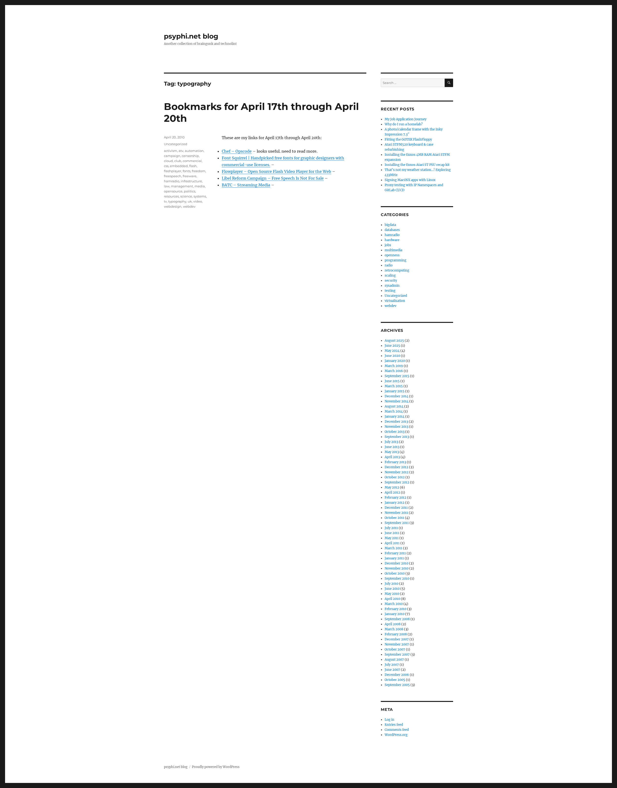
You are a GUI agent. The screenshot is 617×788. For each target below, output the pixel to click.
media (199, 186)
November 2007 (397, 644)
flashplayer (172, 171)
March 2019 (394, 366)
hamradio (171, 181)
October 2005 (395, 680)
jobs (388, 245)
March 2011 (393, 548)
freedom (198, 171)
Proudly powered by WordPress (216, 767)
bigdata (390, 225)
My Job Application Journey (405, 119)
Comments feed (397, 730)
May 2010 (392, 594)
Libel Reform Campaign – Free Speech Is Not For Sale (273, 178)
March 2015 (394, 386)
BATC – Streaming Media (246, 185)
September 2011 (397, 523)
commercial (192, 161)
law (166, 186)
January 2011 (394, 558)
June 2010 (392, 589)
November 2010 (397, 568)
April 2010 (392, 599)
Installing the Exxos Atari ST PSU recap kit (417, 165)
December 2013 (396, 422)
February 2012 (395, 498)
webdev (189, 206)
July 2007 (392, 665)
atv (181, 151)
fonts (186, 171)
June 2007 (392, 670)
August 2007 (394, 660)
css (166, 166)
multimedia (393, 250)
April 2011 (392, 543)
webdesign (172, 206)
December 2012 (396, 467)
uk (190, 201)
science (186, 196)
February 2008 (396, 634)
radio (389, 265)
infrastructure (191, 181)
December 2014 (396, 396)
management (182, 186)
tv (165, 201)
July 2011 (391, 528)
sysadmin (392, 286)
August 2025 (394, 341)
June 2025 (392, 346)
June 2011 (392, 533)
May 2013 (392, 452)
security (391, 281)
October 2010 (395, 573)
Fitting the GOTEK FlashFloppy (408, 139)
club (177, 161)
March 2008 (394, 629)
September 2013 (397, 437)
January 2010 (394, 614)
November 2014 (397, 401)
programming (395, 260)
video (197, 201)
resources (171, 196)
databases (392, 230)
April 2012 (392, 492)
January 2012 (394, 503)
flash (193, 166)
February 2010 (395, 609)
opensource (173, 191)
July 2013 (391, 442)
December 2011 (396, 508)
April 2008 (393, 624)
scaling (390, 275)
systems (200, 196)
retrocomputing (397, 270)
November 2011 (396, 513)
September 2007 (397, 654)
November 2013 (396, 427)
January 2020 (395, 361)
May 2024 (392, 351)
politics (189, 191)
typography (177, 201)
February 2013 (395, 462)
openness (392, 255)
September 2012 (397, 482)
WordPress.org (396, 735)
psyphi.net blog (191, 36)
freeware (189, 176)
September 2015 (397, 376)
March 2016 (394, 371)
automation (194, 151)
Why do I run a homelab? (404, 124)
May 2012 (392, 487)
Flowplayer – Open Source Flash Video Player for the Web (276, 171)
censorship (190, 156)
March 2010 (394, 604)
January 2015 (394, 391)
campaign (172, 156)
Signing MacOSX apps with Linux (410, 180)
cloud (168, 161)
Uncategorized (175, 144)
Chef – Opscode (237, 151)
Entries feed (394, 725)
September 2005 (397, 685)
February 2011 (395, 553)
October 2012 (395, 477)
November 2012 (397, 472)
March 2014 (394, 411)
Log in (389, 720)
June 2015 (392, 381)
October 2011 (394, 518)
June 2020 (392, 356)
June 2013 (392, 447)
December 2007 (397, 639)
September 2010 (397, 579)
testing (390, 291)
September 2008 (397, 619)
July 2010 (391, 584)
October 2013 (394, 432)
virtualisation (395, 301)
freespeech (172, 176)
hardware (392, 240)
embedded (179, 166)
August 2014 (394, 406)
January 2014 (394, 416)
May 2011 (392, 538)
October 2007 (395, 649)
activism (170, 151)
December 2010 (396, 563)
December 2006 (397, 675)
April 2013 (392, 457)
